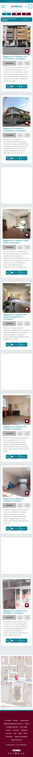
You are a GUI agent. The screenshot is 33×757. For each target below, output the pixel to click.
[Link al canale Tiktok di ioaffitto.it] (23, 753)
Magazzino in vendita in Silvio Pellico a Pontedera (16, 241)
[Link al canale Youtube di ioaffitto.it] (18, 753)
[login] (30, 6)
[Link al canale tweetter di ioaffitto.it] (21, 753)
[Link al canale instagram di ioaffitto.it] (13, 753)
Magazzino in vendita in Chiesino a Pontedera (13, 499)
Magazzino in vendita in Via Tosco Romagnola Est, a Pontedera (15, 316)
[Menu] (3, 6)
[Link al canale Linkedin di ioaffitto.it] (11, 753)
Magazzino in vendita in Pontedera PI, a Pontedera (14, 129)
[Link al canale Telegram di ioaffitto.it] (16, 753)
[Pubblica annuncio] (26, 6)
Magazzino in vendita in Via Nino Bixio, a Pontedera (15, 611)
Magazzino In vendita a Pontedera (13, 11)
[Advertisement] (16, 185)
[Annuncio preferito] (27, 51)
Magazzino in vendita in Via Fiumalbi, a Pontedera (15, 428)
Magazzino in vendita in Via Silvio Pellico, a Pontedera (15, 57)
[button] (4, 40)
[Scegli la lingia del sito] (16, 750)
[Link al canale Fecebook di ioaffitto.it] (8, 753)
